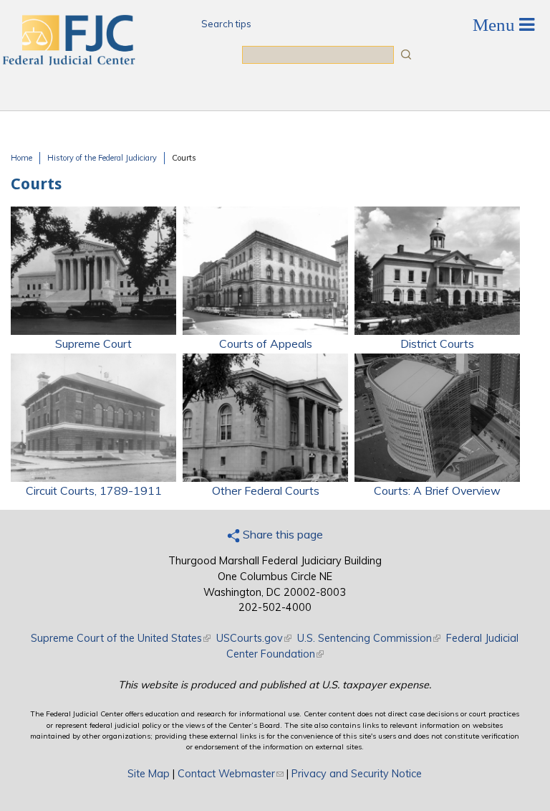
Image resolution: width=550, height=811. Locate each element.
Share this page (281, 534)
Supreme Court (93, 343)
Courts (184, 158)
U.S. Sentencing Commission (368, 638)
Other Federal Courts (265, 490)
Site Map (148, 773)
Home (21, 158)
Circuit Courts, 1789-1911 (94, 490)
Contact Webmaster (231, 773)
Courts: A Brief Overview (437, 490)
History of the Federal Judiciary (102, 158)
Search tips (226, 23)
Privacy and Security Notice (356, 773)
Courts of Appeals (265, 343)
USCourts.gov (253, 638)
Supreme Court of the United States (121, 638)
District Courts (437, 343)
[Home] (68, 61)
